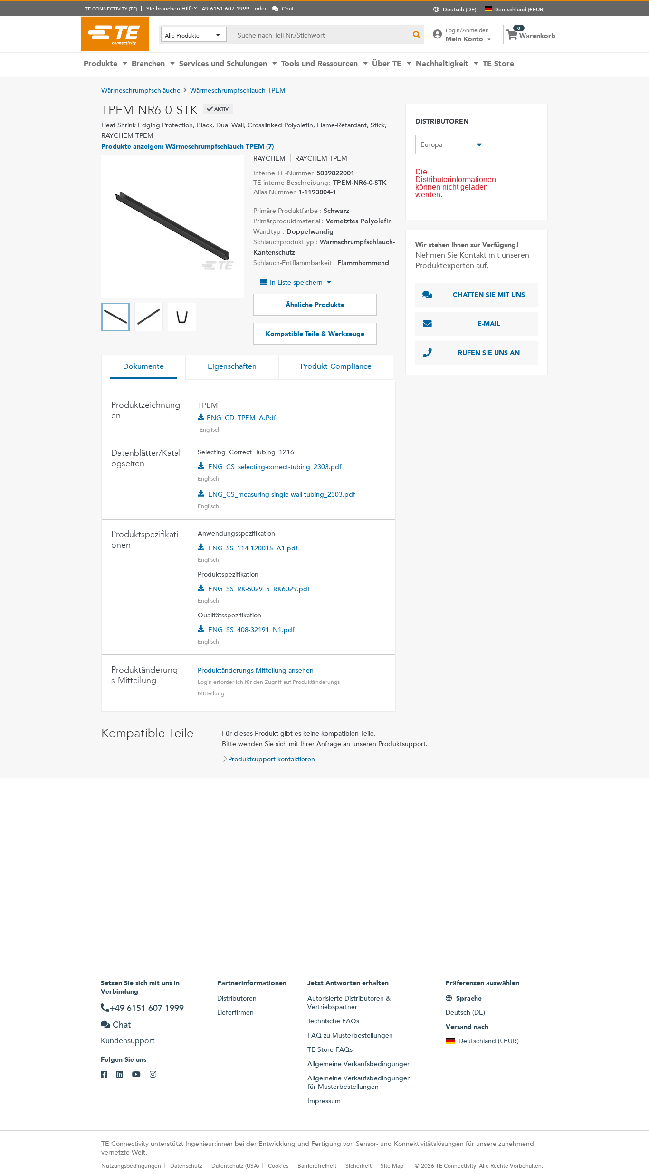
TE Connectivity (115, 33)
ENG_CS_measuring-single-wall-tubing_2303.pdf (281, 494)
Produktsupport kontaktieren (271, 759)
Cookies (278, 1165)
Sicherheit (358, 1165)
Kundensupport (128, 1041)
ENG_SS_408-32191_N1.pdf (251, 629)
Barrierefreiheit (316, 1165)
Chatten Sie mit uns (489, 294)
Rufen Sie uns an (489, 352)
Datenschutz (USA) (235, 1165)
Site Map (392, 1165)
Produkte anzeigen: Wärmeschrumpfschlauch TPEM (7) (187, 146)
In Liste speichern (296, 282)
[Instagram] (157, 1074)
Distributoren (237, 998)
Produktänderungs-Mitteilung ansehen (256, 670)
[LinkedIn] (124, 1074)
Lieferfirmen (235, 1012)
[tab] (143, 367)
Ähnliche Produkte (315, 304)
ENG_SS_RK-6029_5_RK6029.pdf (259, 589)
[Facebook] (108, 1074)
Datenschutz (186, 1165)
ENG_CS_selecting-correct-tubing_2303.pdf (275, 466)
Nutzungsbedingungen (131, 1165)
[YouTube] (141, 1074)
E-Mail (488, 323)
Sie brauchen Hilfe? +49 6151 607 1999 (197, 8)
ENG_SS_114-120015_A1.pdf (253, 548)
